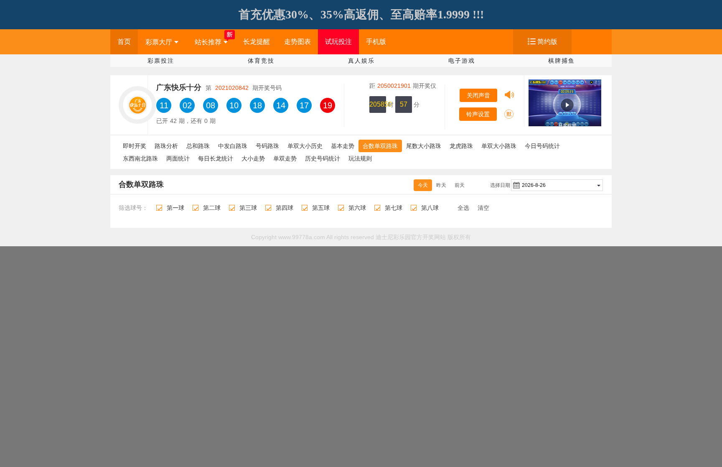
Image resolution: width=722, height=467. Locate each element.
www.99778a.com (301, 237)
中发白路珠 (232, 146)
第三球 (248, 207)
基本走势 (342, 146)
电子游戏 (461, 60)
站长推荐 (208, 42)
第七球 (393, 207)
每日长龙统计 (215, 158)
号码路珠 (267, 146)
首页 (124, 41)
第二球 (212, 207)
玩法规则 (360, 158)
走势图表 (297, 41)
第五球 (321, 207)
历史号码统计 (322, 158)
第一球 (175, 207)
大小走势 (253, 158)
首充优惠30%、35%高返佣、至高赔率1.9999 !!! (361, 14)
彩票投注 (160, 60)
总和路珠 (198, 146)
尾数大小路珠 (423, 146)
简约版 (547, 41)
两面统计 (178, 158)
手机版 (376, 41)
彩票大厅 (158, 42)
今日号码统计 (542, 146)
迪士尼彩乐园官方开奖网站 (411, 237)
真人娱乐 (361, 60)
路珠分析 (166, 146)
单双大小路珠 (498, 146)
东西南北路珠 (140, 158)
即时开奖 (134, 146)
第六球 (357, 207)
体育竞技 (261, 60)
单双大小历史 (305, 146)
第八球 (430, 207)
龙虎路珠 (461, 146)
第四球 (284, 207)
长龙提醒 (256, 41)
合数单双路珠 (380, 146)
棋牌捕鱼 (561, 60)
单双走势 (285, 158)
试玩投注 (338, 41)
